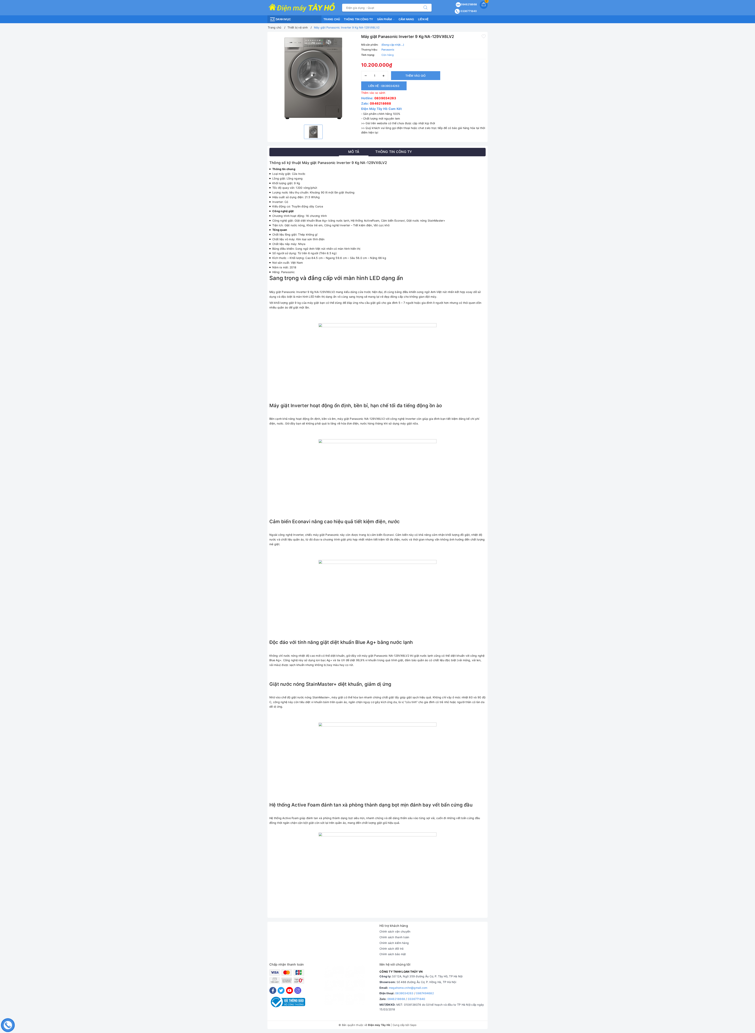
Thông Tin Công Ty (358, 19)
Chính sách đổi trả (391, 948)
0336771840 (468, 11)
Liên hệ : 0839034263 (384, 85)
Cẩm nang (406, 19)
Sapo (413, 1025)
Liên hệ (423, 19)
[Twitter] (281, 990)
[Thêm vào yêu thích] (484, 36)
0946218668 (469, 4)
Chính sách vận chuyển (394, 931)
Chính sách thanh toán (394, 937)
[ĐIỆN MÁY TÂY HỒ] (301, 7)
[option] (313, 78)
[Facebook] (272, 990)
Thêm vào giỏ (415, 75)
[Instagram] (297, 990)
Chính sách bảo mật (392, 954)
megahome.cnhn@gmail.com (408, 987)
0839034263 (385, 98)
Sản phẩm (385, 19)
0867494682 (425, 993)
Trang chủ (331, 19)
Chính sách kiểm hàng (394, 943)
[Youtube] (289, 990)
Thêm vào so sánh (373, 92)
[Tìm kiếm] (425, 8)
